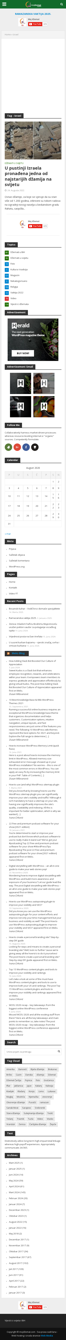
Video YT (13, 593)
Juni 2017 (14, 1275)
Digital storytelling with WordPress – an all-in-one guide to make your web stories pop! (34, 867)
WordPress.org (17, 566)
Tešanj (9, 1118)
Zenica (22, 1124)
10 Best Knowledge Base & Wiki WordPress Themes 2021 (31, 701)
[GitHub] (35, 447)
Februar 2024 (16, 1198)
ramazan (44, 1102)
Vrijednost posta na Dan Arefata (25, 636)
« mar (8, 533)
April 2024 (14, 1186)
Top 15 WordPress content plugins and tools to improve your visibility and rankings (33, 971)
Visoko (50, 1118)
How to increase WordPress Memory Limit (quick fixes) (34, 747)
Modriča (21, 1096)
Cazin (18, 1074)
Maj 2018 (14, 1233)
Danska (29, 1074)
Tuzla (30, 1118)
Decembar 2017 (17, 1239)
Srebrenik (40, 1107)
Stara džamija (13, 1113)
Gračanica (49, 1080)
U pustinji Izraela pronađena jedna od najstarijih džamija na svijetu (28, 176)
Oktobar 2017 (16, 1251)
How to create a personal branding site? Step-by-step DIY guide (34, 939)
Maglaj (9, 1096)
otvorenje (47, 1096)
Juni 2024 (14, 1174)
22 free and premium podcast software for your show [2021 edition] (34, 825)
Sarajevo (26, 1107)
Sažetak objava (17, 554)
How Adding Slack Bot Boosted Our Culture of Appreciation (32, 662)
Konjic (32, 1091)
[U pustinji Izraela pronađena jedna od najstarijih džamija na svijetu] (33, 140)
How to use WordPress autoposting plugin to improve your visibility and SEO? (32, 903)
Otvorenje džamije (15, 1102)
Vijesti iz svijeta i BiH (15, 1320)
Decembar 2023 (17, 1209)
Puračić (32, 1102)
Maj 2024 (14, 1180)
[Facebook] (26, 447)
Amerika (10, 1069)
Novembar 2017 (17, 1245)
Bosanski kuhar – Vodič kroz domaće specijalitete (34, 608)
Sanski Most (12, 1107)
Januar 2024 (15, 1204)
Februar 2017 (16, 1286)
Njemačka (33, 1096)
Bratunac (52, 1069)
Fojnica (28, 1080)
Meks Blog (18, 653)
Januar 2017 (15, 1292)
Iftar (8, 1085)
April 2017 (14, 1280)
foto (38, 1080)
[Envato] (8, 447)
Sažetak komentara (19, 560)
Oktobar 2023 (16, 1215)
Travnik (20, 1118)
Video (40, 1118)
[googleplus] (17, 447)
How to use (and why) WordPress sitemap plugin (34, 784)
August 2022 (15, 1221)
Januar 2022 (15, 1227)
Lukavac (52, 1091)
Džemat (52, 1074)
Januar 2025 (15, 1168)
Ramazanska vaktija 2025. (23, 617)
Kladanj (21, 1091)
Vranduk (10, 1124)
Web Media (47, 1335)
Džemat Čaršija (13, 1080)
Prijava (12, 548)
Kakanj (38, 1085)
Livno (41, 1091)
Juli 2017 (13, 1269)
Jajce (29, 1085)
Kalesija (49, 1085)
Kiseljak (10, 1091)
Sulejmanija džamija (33, 1113)
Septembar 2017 (18, 1257)
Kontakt (13, 587)
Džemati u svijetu (14, 163)
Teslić (50, 1113)
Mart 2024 (14, 1192)
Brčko (9, 1074)
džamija (40, 1074)
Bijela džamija (37, 1069)
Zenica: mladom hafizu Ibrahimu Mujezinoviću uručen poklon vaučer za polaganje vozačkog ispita (33, 627)
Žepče (53, 1124)
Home (8, 34)
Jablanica (18, 1085)
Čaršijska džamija (37, 1124)
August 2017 (15, 1263)
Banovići (22, 1069)
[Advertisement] (33, 75)
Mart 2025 (14, 1162)
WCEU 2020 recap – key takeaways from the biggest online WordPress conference (32, 1007)
